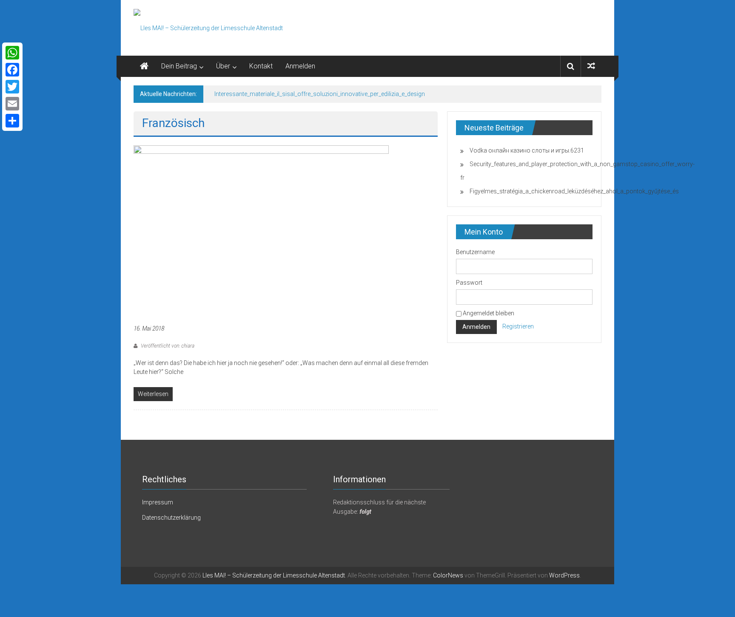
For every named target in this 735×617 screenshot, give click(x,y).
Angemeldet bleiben (488, 313)
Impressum (157, 502)
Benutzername (475, 252)
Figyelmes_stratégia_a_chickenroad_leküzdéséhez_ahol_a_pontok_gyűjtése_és (574, 191)
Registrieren (518, 326)
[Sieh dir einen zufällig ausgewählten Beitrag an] (591, 66)
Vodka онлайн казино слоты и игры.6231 (527, 150)
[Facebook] (12, 69)
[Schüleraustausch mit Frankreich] (261, 229)
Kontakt (261, 66)
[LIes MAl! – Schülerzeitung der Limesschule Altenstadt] (144, 66)
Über (223, 66)
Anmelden (300, 66)
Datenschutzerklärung (171, 517)
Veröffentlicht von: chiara (167, 345)
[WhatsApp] (12, 52)
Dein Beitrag (179, 66)
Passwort (469, 282)
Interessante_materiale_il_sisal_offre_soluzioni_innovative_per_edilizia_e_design (319, 94)
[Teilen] (12, 120)
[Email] (12, 103)
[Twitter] (12, 86)
